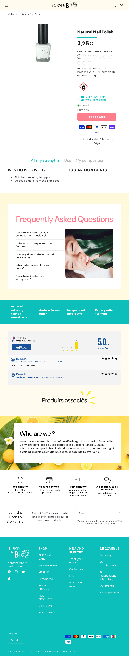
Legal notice (36, 651)
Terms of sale (52, 651)
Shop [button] (43, 548)
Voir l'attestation (21, 347)
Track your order (76, 560)
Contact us (76, 569)
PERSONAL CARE (45, 557)
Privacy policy (68, 651)
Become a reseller (75, 584)
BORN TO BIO (47, 612)
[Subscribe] (119, 513)
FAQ (71, 576)
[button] (6, 5)
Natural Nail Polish (31, 14)
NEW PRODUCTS (45, 597)
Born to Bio (21, 651)
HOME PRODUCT (45, 587)
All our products (110, 592)
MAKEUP (44, 572)
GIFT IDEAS (45, 606)
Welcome (13, 14)
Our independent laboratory (108, 575)
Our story (106, 555)
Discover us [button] (109, 548)
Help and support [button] (76, 550)
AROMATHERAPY (49, 565)
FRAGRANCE (46, 579)
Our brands (107, 586)
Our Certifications (108, 563)
